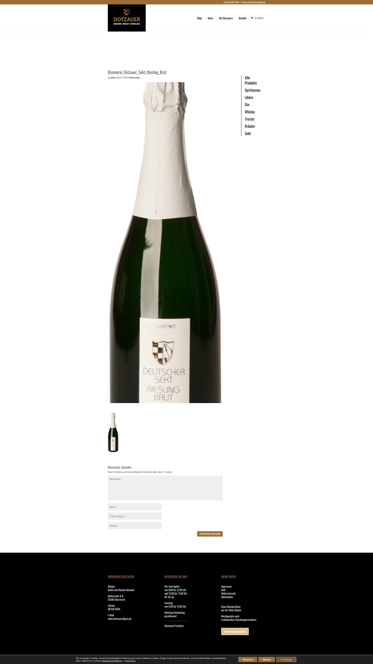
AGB (223, 590)
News (210, 18)
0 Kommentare (134, 77)
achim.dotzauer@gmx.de (256, 2)
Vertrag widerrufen (235, 631)
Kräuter (250, 126)
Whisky (250, 111)
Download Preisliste (174, 626)
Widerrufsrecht (228, 593)
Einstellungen (286, 659)
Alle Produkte (251, 80)
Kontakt (242, 18)
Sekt (248, 133)
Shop (199, 18)
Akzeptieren (248, 659)
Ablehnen (267, 659)
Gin (247, 104)
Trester (250, 119)
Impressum (226, 586)
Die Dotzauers (226, 18)
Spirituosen (252, 90)
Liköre (249, 97)
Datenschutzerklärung (112, 661)
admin (113, 77)
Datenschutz (227, 597)
